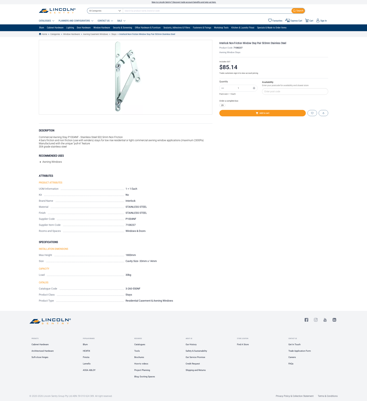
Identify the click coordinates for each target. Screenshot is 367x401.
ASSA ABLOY (89, 370)
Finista (86, 357)
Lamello (87, 363)
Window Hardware (71, 34)
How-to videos (141, 363)
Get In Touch (294, 344)
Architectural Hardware (43, 351)
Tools (137, 351)
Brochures (139, 357)
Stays (113, 34)
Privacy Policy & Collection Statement (295, 396)
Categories (55, 34)
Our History (191, 344)
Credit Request (193, 363)
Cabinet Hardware (40, 344)
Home (44, 34)
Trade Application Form (299, 351)
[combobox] (196, 11)
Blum (85, 344)
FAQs (290, 363)
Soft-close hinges (40, 357)
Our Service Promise (195, 357)
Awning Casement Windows (95, 34)
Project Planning (142, 370)
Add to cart (264, 113)
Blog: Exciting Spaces (144, 376)
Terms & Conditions (328, 396)
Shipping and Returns (196, 370)
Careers (292, 357)
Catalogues (139, 344)
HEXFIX (86, 351)
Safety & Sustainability (196, 351)
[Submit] (298, 11)
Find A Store (243, 344)
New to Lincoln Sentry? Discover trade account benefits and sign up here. (184, 2)
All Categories (95, 11)
